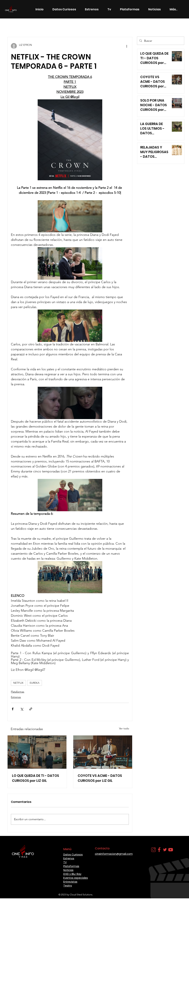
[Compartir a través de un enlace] (30, 709)
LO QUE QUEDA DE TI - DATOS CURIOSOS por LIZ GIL (35, 778)
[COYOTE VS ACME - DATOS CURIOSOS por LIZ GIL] (102, 752)
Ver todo (124, 728)
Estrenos (42, 26)
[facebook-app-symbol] (159, 849)
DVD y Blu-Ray (72, 874)
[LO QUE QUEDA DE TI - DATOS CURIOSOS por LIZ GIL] (37, 752)
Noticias (60, 26)
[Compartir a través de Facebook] (12, 709)
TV (65, 862)
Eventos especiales (75, 878)
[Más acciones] (126, 46)
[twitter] (165, 849)
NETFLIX (18, 682)
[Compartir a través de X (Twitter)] (21, 709)
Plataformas (17, 691)
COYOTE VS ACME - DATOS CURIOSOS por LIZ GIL (100, 778)
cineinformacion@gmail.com (114, 854)
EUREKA (34, 682)
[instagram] (153, 849)
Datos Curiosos (82, 26)
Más (101, 26)
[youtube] (170, 849)
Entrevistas (70, 882)
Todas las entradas (18, 26)
